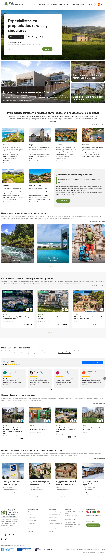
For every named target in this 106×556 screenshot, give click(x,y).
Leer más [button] (6, 384)
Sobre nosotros (32, 512)
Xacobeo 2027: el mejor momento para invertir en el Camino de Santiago (12, 483)
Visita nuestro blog (99, 458)
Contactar (63, 200)
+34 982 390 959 (70, 522)
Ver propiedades (8, 162)
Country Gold (32, 520)
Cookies (75, 549)
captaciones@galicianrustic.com (66, 192)
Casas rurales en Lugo (55, 512)
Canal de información (93, 549)
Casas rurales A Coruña (55, 514)
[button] (1, 378)
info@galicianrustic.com (72, 515)
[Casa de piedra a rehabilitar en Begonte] (93, 415)
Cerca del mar (78, 292)
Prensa (103, 549)
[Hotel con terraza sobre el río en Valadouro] (53, 301)
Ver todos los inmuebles (97, 125)
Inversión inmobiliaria (10, 489)
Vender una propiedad (34, 526)
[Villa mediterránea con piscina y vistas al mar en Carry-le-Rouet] (88, 301)
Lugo (47, 321)
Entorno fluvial (8, 292)
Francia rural (88, 292)
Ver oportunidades (99, 403)
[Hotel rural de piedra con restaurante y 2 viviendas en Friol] (66, 415)
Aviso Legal (82, 549)
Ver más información (64, 353)
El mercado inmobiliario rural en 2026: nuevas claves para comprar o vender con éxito (66, 483)
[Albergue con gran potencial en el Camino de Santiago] (40, 415)
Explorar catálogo (17, 37)
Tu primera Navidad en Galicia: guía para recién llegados (90, 483)
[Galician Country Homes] (13, 4)
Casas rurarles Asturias (55, 526)
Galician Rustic (32, 517)
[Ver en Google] (5, 372)
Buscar (47, 49)
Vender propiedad (35, 37)
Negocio (51, 292)
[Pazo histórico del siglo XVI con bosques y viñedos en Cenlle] (17, 301)
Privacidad (69, 549)
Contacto (30, 531)
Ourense (11, 321)
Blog (29, 529)
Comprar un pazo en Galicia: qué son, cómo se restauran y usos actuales (39, 483)
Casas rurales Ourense (55, 523)
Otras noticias (88, 489)
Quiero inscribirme (93, 525)
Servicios (30, 514)
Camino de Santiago (36, 409)
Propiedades (31, 523)
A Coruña (38, 432)
